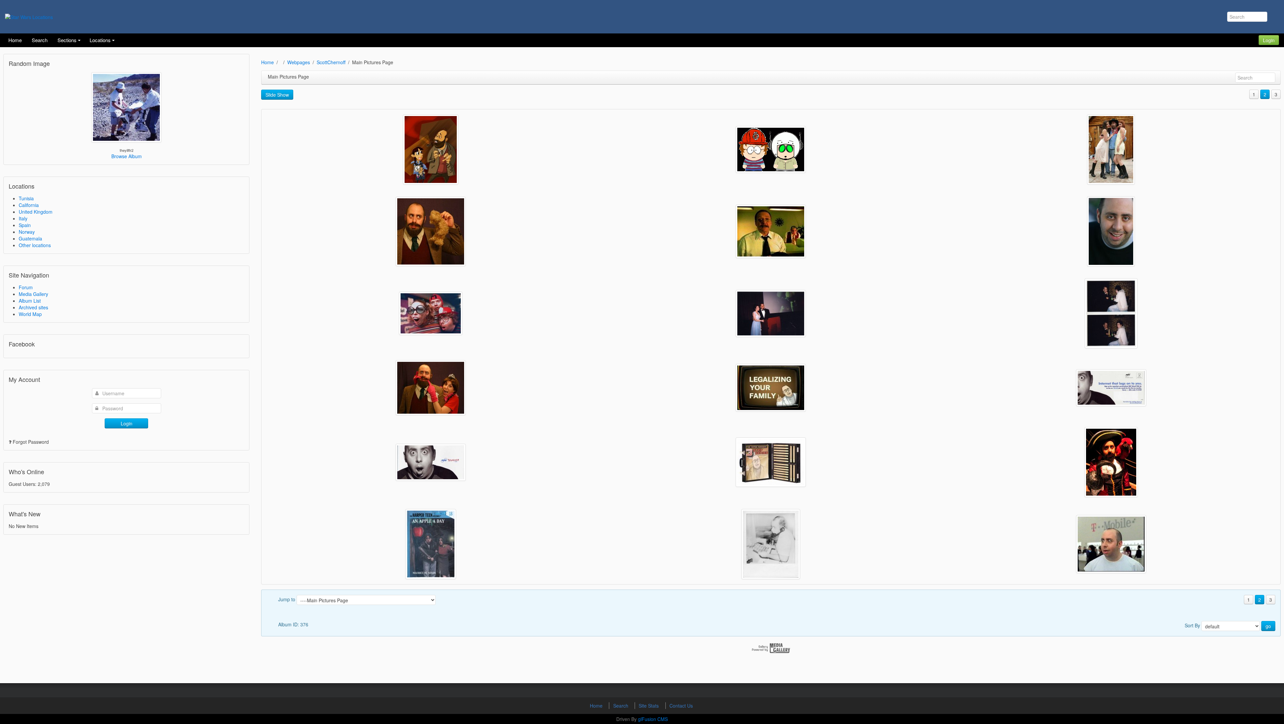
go (1268, 626)
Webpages (298, 62)
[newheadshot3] (1111, 231)
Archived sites (33, 307)
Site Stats (649, 705)
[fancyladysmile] (431, 387)
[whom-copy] (430, 149)
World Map (30, 314)
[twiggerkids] (771, 149)
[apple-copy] (430, 544)
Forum (26, 287)
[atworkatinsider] (770, 544)
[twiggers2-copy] (430, 313)
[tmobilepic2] (1111, 544)
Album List (30, 300)
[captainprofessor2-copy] (1111, 462)
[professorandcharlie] (431, 231)
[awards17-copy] (1111, 313)
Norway (27, 231)
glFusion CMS (653, 719)
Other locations (35, 245)
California (29, 205)
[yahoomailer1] (431, 462)
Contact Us (681, 705)
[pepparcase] (771, 462)
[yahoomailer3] (1111, 387)
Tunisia (26, 198)
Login (1269, 40)
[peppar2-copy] (771, 388)
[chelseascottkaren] (1111, 149)
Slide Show (277, 94)
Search (621, 705)
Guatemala (30, 238)
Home (267, 62)
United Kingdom (35, 211)
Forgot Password (31, 441)
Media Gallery (33, 294)
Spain (25, 225)
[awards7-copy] (771, 313)
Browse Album (126, 156)
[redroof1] (771, 231)
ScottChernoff (331, 62)
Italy (23, 218)
